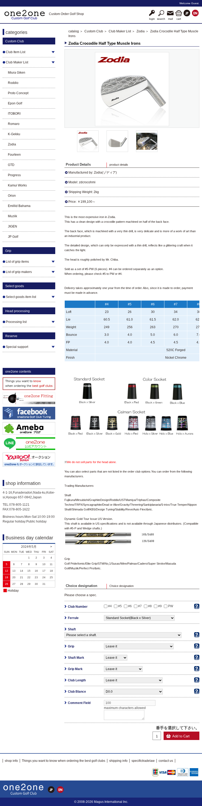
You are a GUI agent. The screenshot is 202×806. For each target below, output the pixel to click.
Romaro (13, 124)
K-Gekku (14, 134)
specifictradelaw (143, 761)
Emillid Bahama (19, 206)
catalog (73, 31)
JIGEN (12, 226)
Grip (71, 646)
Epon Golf (15, 103)
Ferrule (73, 618)
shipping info (118, 761)
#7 (140, 606)
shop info (11, 761)
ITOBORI (14, 113)
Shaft (72, 629)
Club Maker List (120, 31)
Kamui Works (17, 185)
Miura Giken (16, 72)
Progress (14, 175)
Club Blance (77, 691)
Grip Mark (75, 669)
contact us (166, 761)
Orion (12, 195)
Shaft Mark (76, 658)
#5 (120, 606)
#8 (150, 606)
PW (170, 606)
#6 (130, 606)
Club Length (77, 680)
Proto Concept (18, 93)
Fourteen (14, 154)
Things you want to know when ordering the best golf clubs (63, 761)
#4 (110, 606)
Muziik (12, 216)
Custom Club (93, 31)
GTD (11, 165)
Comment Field (79, 703)
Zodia (12, 144)
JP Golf (13, 237)
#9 (160, 606)
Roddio (13, 83)
